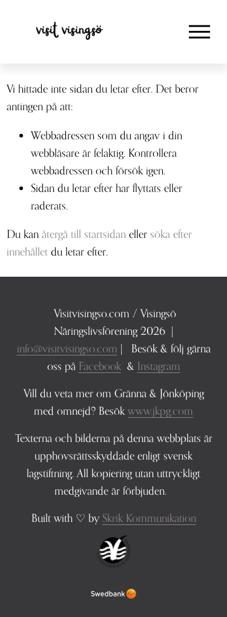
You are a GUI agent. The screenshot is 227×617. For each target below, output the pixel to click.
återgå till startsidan (84, 233)
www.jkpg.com (160, 410)
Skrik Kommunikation (149, 517)
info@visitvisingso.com (67, 348)
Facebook (100, 365)
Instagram (158, 365)
